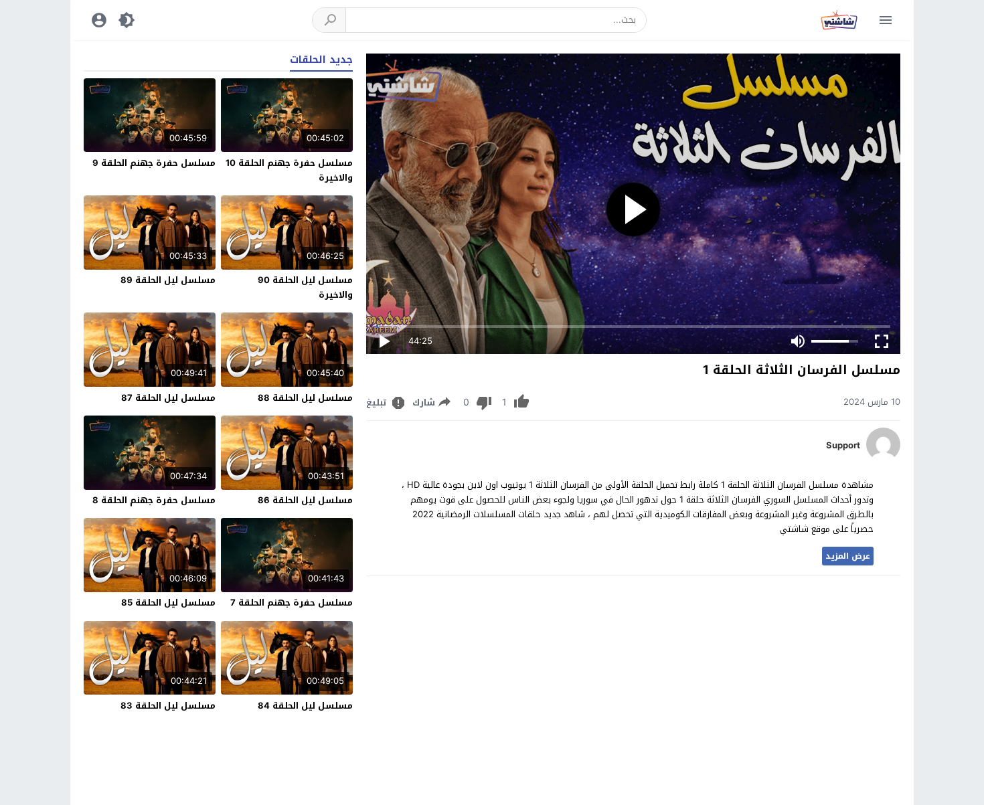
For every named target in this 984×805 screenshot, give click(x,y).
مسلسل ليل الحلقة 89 (168, 280)
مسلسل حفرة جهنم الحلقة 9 (154, 163)
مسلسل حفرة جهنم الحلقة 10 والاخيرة (289, 170)
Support (843, 445)
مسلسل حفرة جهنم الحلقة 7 (291, 602)
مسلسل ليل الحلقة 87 (168, 397)
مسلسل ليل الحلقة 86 (305, 500)
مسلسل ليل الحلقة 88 (305, 397)
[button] (329, 20)
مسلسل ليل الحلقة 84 (305, 705)
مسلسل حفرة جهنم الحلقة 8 (154, 500)
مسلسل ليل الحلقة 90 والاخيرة (305, 287)
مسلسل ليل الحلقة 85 (168, 602)
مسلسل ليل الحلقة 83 (168, 705)
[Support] (883, 458)
